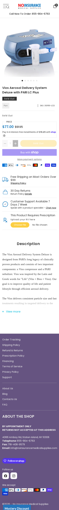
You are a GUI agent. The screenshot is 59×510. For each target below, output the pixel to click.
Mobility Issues (29, 267)
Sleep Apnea (29, 258)
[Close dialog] (53, 220)
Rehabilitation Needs (29, 285)
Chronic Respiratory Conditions (29, 276)
